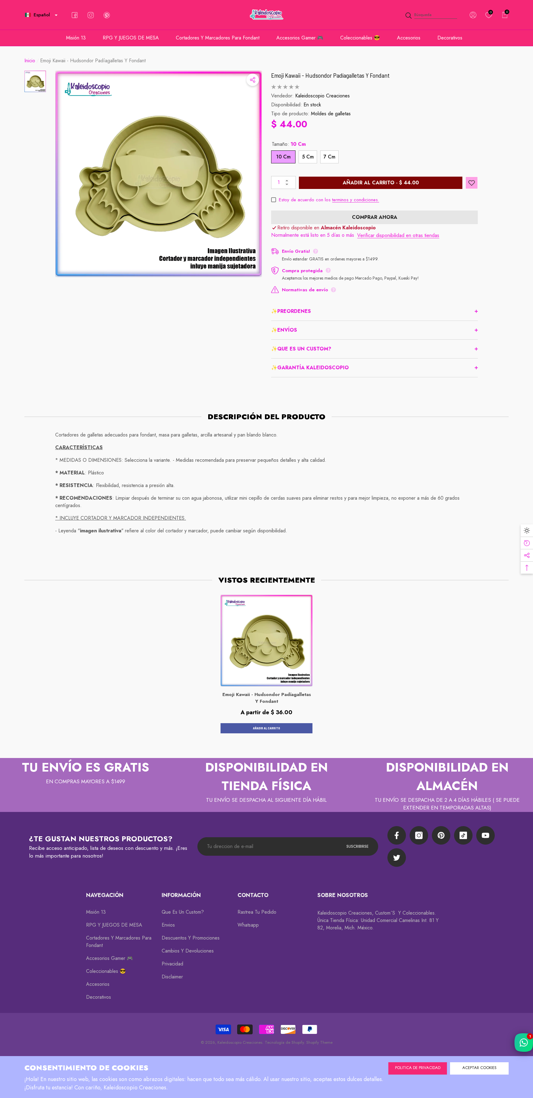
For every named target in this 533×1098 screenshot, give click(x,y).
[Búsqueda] (431, 15)
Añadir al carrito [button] (266, 728)
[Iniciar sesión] (473, 14)
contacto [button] (253, 895)
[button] (56, 15)
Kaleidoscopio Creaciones (322, 95)
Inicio (29, 60)
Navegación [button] (104, 895)
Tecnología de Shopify (284, 1042)
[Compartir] (252, 80)
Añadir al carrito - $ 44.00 (381, 182)
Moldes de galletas (331, 113)
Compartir (252, 80)
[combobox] (435, 15)
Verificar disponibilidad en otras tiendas (398, 235)
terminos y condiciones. (355, 199)
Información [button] (181, 895)
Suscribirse (357, 846)
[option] (158, 174)
